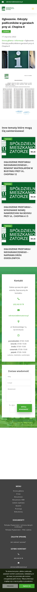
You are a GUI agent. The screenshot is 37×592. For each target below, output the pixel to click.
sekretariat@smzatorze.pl (19, 315)
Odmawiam (10, 586)
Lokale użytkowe (18, 503)
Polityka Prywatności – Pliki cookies (19, 530)
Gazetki (18, 506)
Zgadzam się (27, 586)
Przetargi (8, 139)
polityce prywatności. (26, 581)
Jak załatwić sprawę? (18, 542)
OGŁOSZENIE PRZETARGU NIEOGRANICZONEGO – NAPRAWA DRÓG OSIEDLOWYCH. (17, 254)
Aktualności (18, 497)
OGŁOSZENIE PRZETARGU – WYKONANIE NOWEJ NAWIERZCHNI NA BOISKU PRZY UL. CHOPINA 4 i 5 (18, 212)
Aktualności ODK (18, 500)
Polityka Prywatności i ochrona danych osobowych (18, 526)
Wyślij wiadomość (23, 408)
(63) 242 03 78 (18, 304)
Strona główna (7, 40)
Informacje (6, 31)
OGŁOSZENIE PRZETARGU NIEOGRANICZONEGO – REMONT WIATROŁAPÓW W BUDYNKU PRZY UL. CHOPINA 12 (18, 168)
